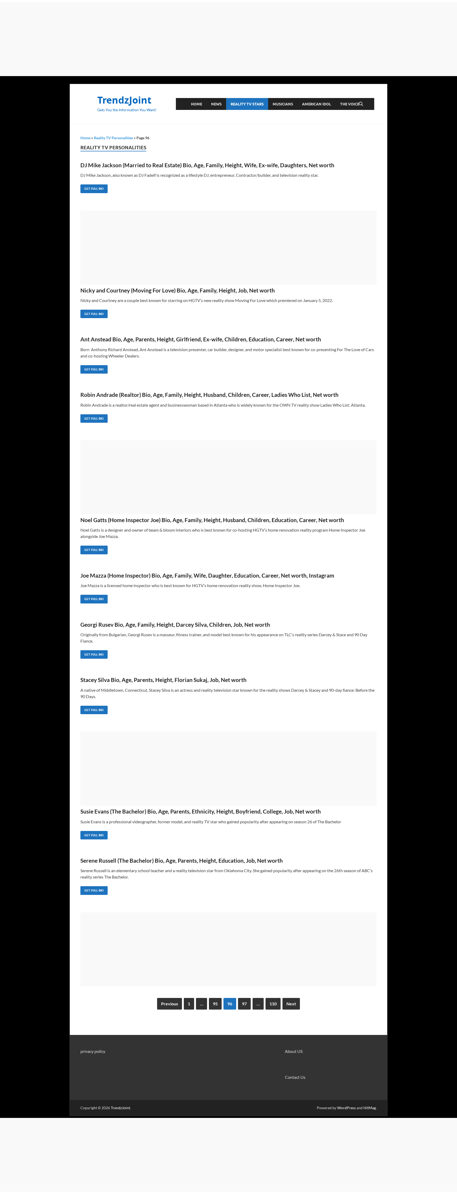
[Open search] (361, 104)
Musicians (283, 104)
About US (294, 1051)
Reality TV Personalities (113, 138)
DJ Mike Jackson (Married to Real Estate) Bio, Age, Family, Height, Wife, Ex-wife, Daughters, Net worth (207, 165)
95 (215, 1003)
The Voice (349, 104)
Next (291, 1003)
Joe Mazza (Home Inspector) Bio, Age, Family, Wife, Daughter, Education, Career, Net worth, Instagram (207, 575)
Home (196, 104)
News (216, 104)
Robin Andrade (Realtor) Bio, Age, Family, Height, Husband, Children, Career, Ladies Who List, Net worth (209, 394)
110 (273, 1003)
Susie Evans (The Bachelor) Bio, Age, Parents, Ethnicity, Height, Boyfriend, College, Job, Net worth (200, 811)
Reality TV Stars (247, 104)
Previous (169, 1003)
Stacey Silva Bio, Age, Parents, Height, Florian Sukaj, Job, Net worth (163, 679)
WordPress (346, 1107)
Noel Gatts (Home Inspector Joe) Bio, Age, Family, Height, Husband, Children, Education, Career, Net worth (212, 520)
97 (244, 1003)
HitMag (369, 1107)
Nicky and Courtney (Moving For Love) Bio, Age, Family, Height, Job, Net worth (177, 290)
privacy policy (92, 1051)
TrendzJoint (124, 100)
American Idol (316, 104)
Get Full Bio (92, 187)
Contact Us (295, 1077)
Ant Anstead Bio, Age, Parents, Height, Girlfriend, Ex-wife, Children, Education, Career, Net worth (200, 339)
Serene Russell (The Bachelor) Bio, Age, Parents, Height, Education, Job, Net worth (181, 860)
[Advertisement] (228, 39)
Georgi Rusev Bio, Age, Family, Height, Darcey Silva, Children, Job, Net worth (175, 624)
